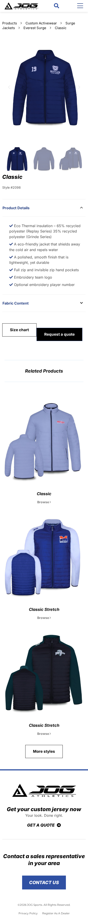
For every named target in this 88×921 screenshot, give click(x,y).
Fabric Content (15, 303)
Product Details (16, 208)
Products (9, 23)
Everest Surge (34, 28)
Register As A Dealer (56, 913)
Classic (44, 493)
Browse (43, 502)
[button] (56, 6)
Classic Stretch (44, 609)
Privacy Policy (28, 913)
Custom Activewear (41, 23)
